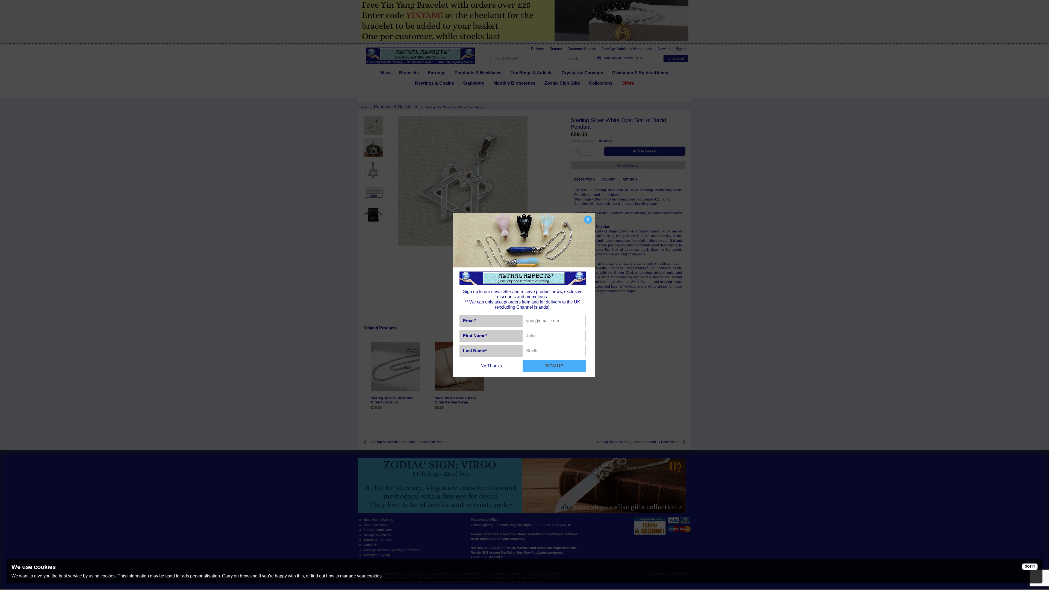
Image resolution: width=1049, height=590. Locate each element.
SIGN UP (554, 366)
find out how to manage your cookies (346, 576)
